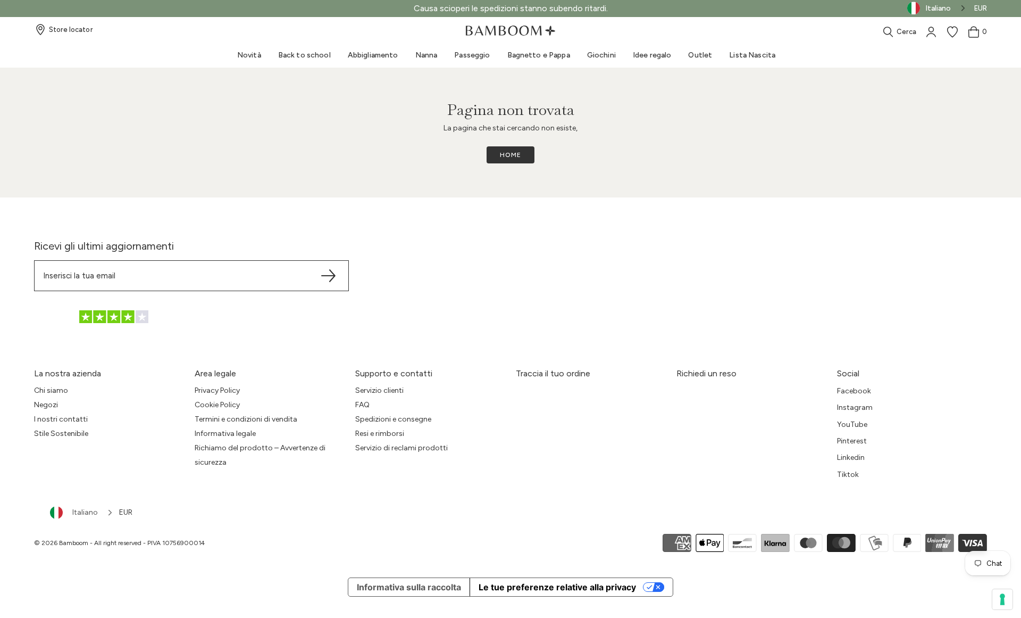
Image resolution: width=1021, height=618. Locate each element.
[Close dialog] (616, 206)
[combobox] (82, 512)
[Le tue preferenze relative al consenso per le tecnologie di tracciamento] (1002, 599)
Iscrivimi (511, 421)
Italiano (85, 512)
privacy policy (473, 469)
